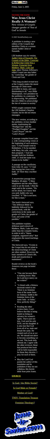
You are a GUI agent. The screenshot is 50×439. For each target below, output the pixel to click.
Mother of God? (25, 392)
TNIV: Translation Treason (25, 397)
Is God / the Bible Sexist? (25, 383)
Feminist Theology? (25, 402)
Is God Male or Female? (25, 388)
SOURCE (16, 376)
